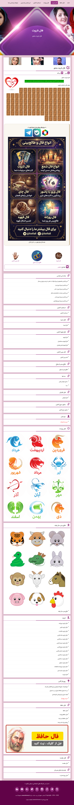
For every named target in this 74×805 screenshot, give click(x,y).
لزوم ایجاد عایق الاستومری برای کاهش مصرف (56, 686)
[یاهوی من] (57, 789)
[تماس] (37, 789)
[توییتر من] (32, 789)
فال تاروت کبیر (64, 627)
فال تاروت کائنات (63, 631)
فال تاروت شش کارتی (62, 650)
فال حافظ (62, 2)
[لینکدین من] (17, 789)
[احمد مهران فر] (59, 61)
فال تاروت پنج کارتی (62, 647)
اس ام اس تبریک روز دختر (61, 289)
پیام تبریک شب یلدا (63, 722)
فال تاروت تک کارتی (62, 635)
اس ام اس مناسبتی (25, 2)
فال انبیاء (65, 325)
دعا (67, 385)
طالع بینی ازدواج (63, 369)
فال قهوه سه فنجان (63, 341)
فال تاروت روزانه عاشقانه (61, 666)
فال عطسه (65, 763)
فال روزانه (46, 2)
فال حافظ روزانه (64, 714)
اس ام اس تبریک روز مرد (61, 285)
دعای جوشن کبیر (63, 381)
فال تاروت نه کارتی (63, 654)
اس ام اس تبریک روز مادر (61, 297)
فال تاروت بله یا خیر (62, 670)
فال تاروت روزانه (63, 623)
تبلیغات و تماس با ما (13, 2)
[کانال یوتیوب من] (22, 789)
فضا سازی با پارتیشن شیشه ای (60, 694)
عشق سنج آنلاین (63, 409)
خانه (68, 2)
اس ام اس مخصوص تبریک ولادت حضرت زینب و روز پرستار (53, 281)
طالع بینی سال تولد (63, 611)
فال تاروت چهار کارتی (62, 643)
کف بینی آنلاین (64, 357)
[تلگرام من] (52, 789)
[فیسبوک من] (47, 789)
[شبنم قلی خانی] (15, 61)
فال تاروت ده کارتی (63, 658)
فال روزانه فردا (64, 775)
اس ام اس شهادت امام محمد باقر (59, 293)
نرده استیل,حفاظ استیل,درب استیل (59, 690)
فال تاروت (54, 2)
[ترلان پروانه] (37, 61)
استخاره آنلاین (37, 2)
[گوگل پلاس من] (27, 789)
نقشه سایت (29, 799)
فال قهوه (65, 337)
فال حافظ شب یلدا (63, 718)
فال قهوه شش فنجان (62, 345)
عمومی (59, 267)
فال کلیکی (65, 397)
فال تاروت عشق (59, 68)
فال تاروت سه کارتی (62, 639)
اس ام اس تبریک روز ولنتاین (60, 300)
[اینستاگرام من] (42, 789)
